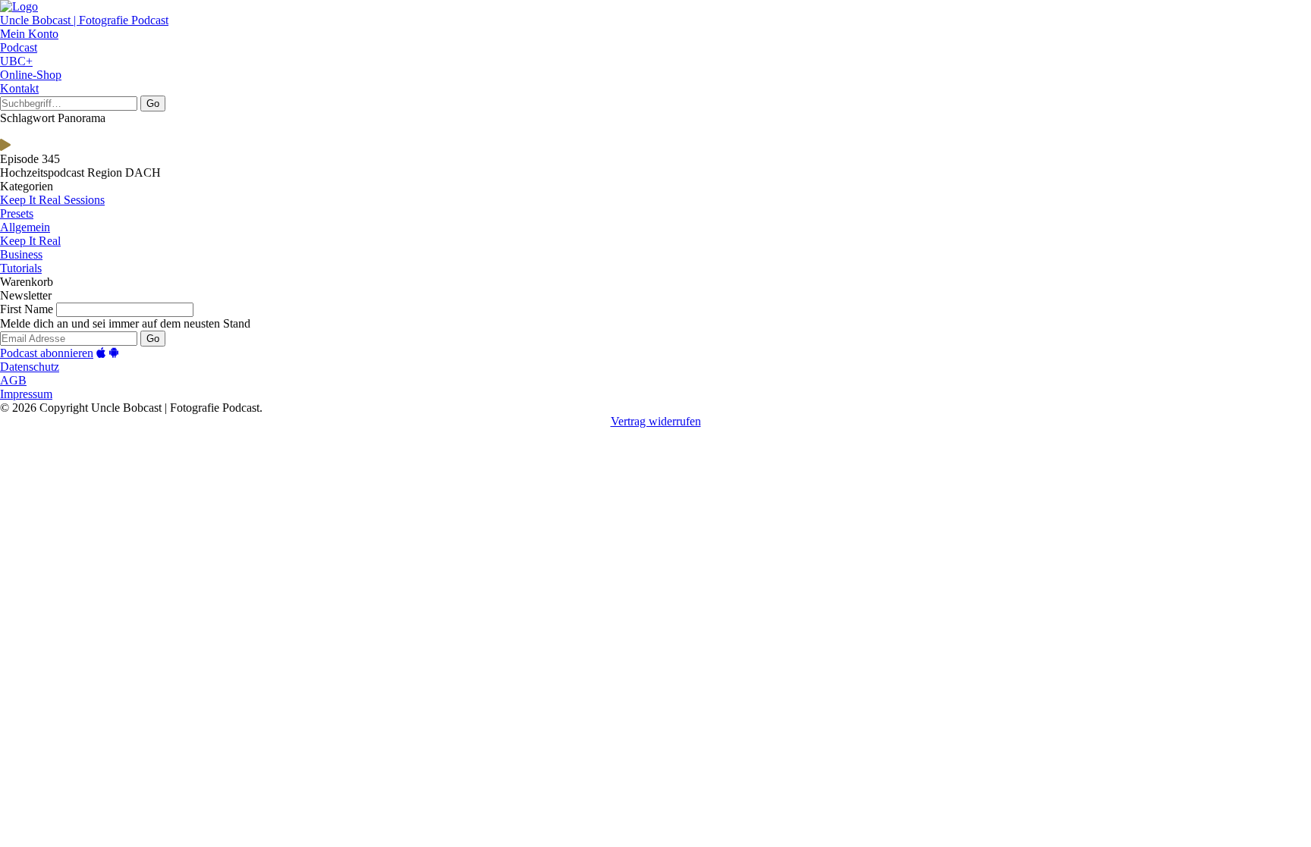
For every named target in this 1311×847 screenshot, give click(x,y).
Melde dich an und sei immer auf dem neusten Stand (125, 323)
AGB (13, 380)
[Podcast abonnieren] (100, 353)
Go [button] (152, 103)
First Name (26, 309)
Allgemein (25, 227)
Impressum (26, 393)
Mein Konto (29, 33)
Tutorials (21, 268)
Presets (16, 213)
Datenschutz (29, 366)
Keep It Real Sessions (52, 199)
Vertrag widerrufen (656, 421)
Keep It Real (30, 240)
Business (21, 254)
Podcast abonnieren (46, 353)
